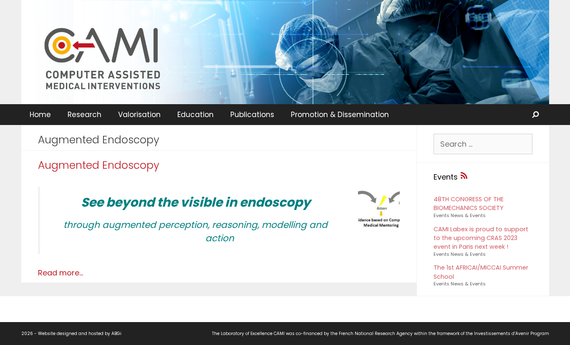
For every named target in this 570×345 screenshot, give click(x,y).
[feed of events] (464, 177)
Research (84, 115)
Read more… (60, 273)
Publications (252, 115)
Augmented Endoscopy (98, 165)
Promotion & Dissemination (340, 115)
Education (195, 115)
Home (40, 115)
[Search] (536, 114)
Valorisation (139, 115)
